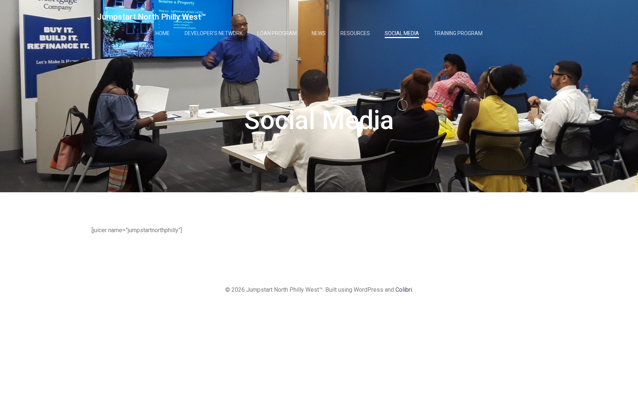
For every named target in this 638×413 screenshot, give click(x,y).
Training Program (458, 33)
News (319, 33)
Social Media (402, 33)
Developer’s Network (214, 33)
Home (162, 33)
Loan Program (277, 33)
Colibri (403, 289)
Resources (355, 33)
